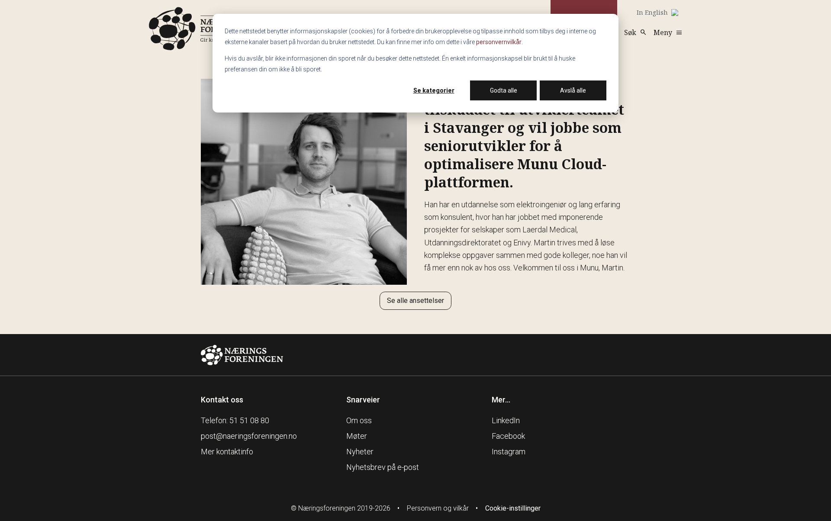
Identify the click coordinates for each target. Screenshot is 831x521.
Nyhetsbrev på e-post (382, 467)
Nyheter (360, 451)
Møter (356, 436)
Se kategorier (433, 90)
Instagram (508, 451)
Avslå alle (573, 90)
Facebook (508, 436)
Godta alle (503, 90)
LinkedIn (506, 420)
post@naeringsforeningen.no (249, 436)
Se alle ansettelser (415, 300)
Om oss (359, 420)
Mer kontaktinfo (227, 451)
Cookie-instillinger (513, 508)
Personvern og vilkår (438, 508)
